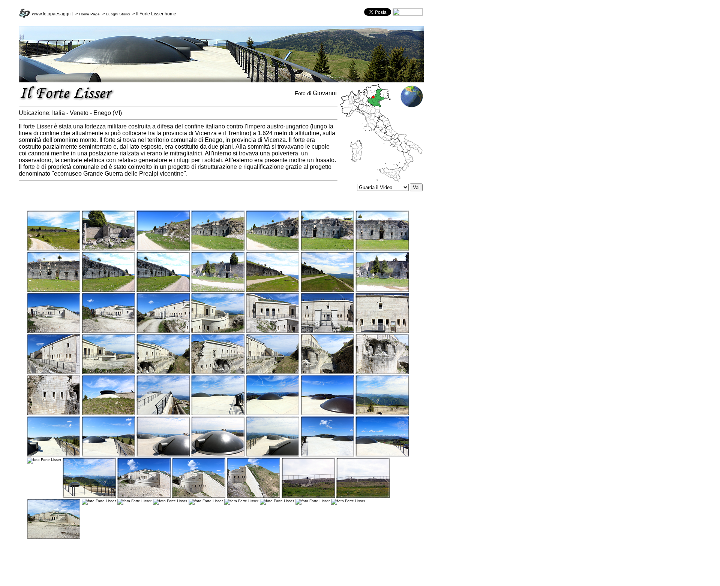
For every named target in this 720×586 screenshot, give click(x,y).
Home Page (89, 14)
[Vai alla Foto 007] (382, 249)
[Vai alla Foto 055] (241, 501)
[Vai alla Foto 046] (198, 496)
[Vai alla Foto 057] (313, 501)
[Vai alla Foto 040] (272, 455)
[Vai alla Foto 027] (327, 373)
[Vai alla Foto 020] (327, 332)
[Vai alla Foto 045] (144, 496)
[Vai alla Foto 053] (170, 501)
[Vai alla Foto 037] (108, 455)
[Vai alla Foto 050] (53, 537)
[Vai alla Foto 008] (53, 290)
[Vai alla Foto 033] (272, 414)
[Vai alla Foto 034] (327, 414)
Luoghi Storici (118, 14)
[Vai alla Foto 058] (348, 501)
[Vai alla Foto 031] (163, 414)
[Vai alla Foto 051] (99, 501)
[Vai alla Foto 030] (108, 414)
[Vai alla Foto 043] (44, 460)
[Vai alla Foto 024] (163, 373)
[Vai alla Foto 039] (217, 455)
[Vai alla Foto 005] (272, 249)
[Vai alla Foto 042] (382, 455)
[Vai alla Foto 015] (53, 332)
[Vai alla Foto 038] (163, 455)
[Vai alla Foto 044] (89, 496)
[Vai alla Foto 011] (217, 290)
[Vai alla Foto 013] (327, 290)
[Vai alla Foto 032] (217, 414)
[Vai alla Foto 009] (108, 290)
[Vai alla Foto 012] (272, 290)
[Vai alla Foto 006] (327, 249)
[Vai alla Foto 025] (217, 373)
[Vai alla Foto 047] (253, 496)
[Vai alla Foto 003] (163, 249)
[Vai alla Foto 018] (217, 332)
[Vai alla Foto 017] (163, 332)
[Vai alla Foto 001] (53, 249)
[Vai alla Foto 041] (327, 455)
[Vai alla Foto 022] (53, 373)
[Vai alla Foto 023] (108, 373)
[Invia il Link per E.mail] (408, 14)
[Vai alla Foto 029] (53, 414)
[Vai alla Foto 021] (382, 332)
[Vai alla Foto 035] (382, 414)
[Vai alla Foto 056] (277, 501)
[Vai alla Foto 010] (163, 290)
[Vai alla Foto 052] (134, 501)
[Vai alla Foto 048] (308, 496)
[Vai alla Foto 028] (382, 373)
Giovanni (325, 93)
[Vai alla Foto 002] (108, 249)
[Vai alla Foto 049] (363, 496)
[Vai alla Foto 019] (272, 332)
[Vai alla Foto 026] (272, 373)
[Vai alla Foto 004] (217, 249)
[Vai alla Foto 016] (108, 332)
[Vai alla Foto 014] (382, 290)
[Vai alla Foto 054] (206, 501)
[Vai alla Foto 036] (53, 455)
